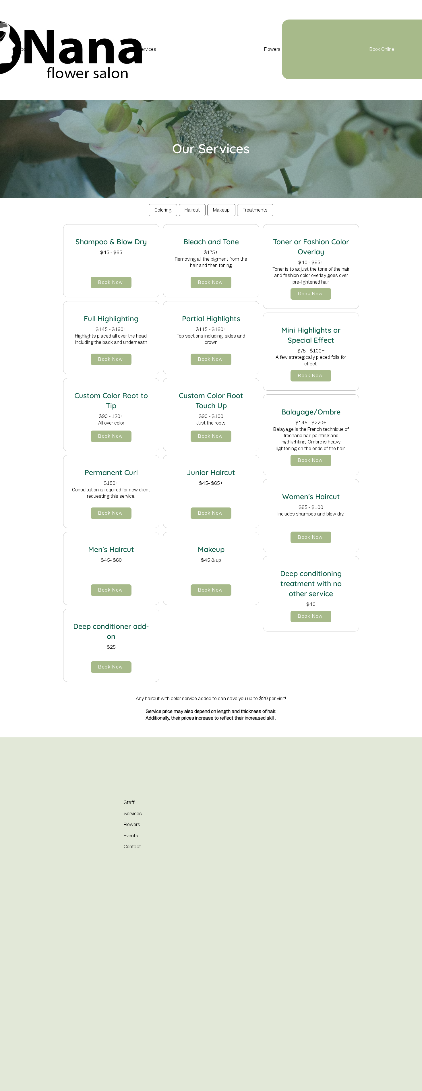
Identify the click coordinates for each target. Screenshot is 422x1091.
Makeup (221, 210)
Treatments (255, 210)
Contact (132, 846)
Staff (129, 802)
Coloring (162, 210)
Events (131, 836)
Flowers (132, 824)
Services (133, 813)
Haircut (192, 210)
